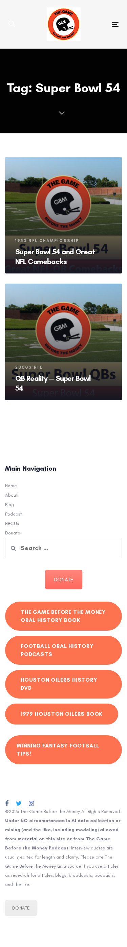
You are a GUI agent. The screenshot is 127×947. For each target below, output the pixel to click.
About (11, 495)
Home (11, 486)
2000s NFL (29, 367)
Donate (12, 533)
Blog (9, 504)
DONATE (63, 579)
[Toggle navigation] (100, 24)
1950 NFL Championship (47, 240)
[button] (11, 24)
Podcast (13, 514)
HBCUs (12, 523)
